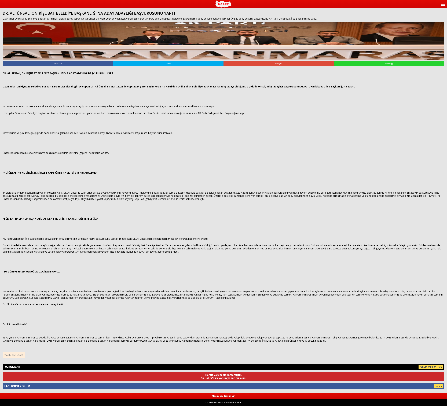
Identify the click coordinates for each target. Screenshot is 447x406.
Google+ (278, 63)
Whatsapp (389, 63)
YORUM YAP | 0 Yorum (430, 367)
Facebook (58, 63)
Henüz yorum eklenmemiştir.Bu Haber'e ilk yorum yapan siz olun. (223, 376)
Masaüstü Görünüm (223, 395)
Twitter (168, 63)
